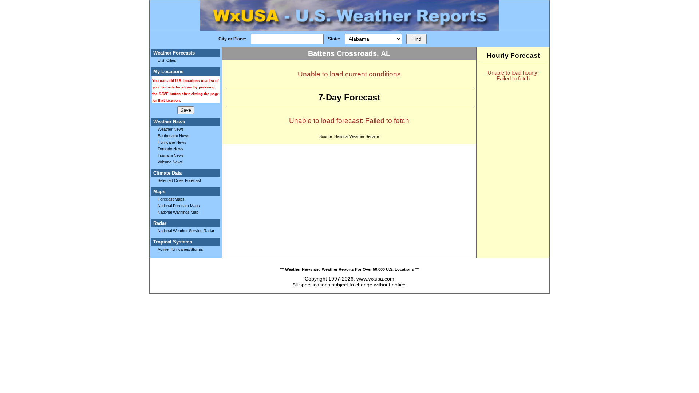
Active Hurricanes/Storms (180, 249)
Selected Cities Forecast (179, 180)
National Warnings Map (178, 212)
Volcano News (170, 162)
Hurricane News (172, 142)
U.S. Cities (167, 60)
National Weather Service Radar (186, 231)
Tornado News (170, 149)
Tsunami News (171, 155)
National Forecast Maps (179, 205)
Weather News (171, 129)
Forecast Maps (171, 199)
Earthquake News (173, 136)
